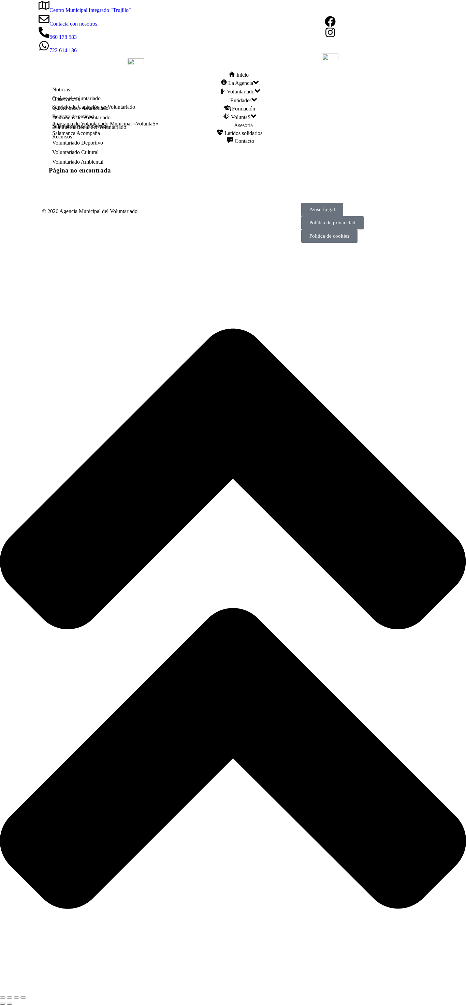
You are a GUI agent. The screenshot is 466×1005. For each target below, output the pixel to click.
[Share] (9, 997)
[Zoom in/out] (23, 997)
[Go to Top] (233, 989)
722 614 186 (63, 50)
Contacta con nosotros (73, 24)
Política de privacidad (332, 222)
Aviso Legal (322, 209)
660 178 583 (63, 37)
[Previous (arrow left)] (2, 1004)
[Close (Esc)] (2, 997)
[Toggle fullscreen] (16, 997)
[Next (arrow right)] (9, 1004)
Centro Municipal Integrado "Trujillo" (90, 10)
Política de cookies (329, 236)
